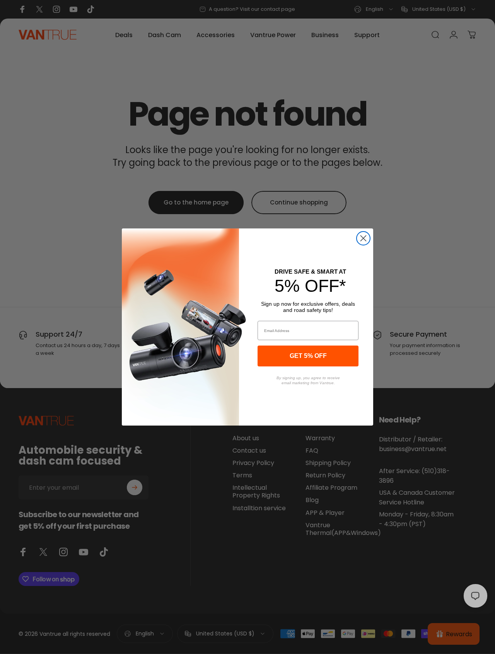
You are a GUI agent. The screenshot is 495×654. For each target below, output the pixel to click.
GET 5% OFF (308, 356)
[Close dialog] (363, 238)
